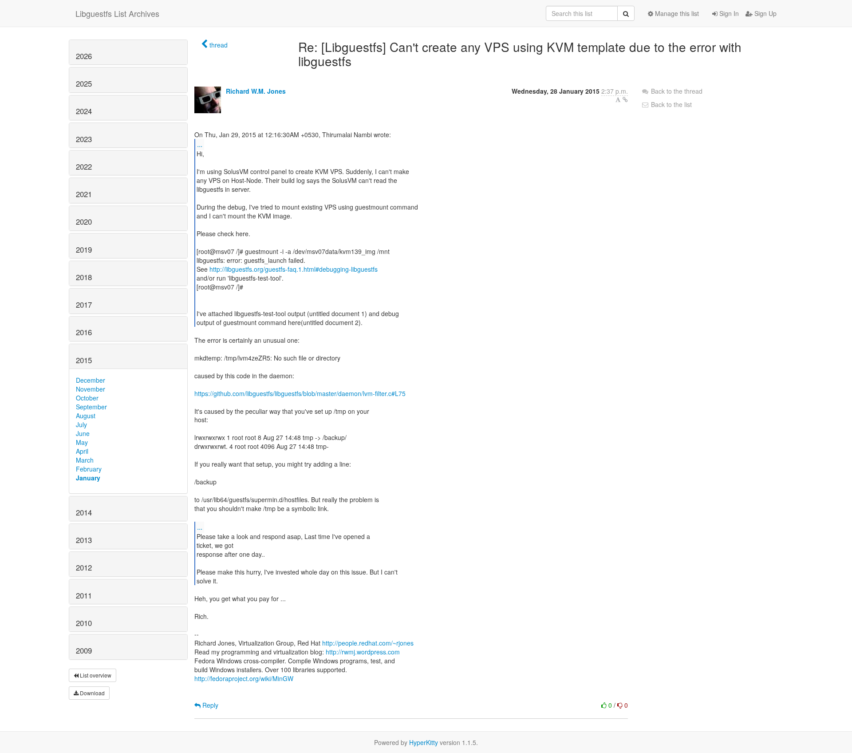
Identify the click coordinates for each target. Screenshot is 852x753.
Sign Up (765, 13)
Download (92, 693)
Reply (209, 705)
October (87, 397)
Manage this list (676, 13)
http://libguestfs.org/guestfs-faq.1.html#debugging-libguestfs (293, 269)
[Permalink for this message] (625, 99)
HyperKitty (423, 742)
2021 (84, 194)
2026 (84, 56)
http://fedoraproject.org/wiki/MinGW (243, 678)
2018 (84, 277)
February (89, 468)
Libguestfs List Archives (117, 13)
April (82, 451)
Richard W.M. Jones (256, 91)
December (90, 380)
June (83, 433)
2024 (84, 111)
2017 (84, 304)
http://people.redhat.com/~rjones (368, 642)
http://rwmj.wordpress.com (363, 651)
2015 (84, 360)
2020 (84, 221)
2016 (84, 332)
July (81, 424)
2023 (84, 139)
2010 (84, 623)
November (90, 388)
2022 (84, 166)
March (85, 460)
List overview (95, 675)
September (91, 406)
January (88, 477)
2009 (84, 650)
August (85, 415)
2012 (84, 567)
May (82, 442)
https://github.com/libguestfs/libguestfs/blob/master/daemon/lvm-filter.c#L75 (300, 393)
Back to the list (670, 104)
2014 (84, 512)
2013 (84, 540)
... (199, 144)
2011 (84, 595)
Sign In (728, 13)
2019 (84, 249)
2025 (84, 83)
